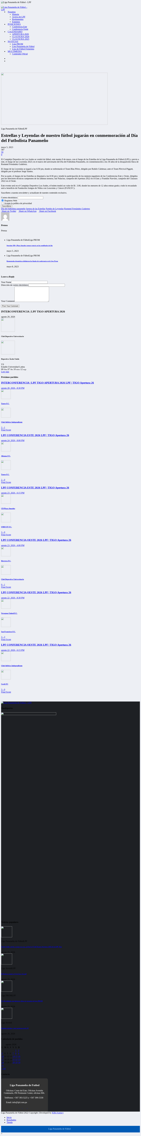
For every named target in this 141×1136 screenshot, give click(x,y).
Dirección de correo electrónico (14, 285)
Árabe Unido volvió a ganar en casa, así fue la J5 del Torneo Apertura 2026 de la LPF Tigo (31, 947)
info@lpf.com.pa (19, 1102)
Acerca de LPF (18, 17)
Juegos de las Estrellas (35, 209)
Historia (15, 14)
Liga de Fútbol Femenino (23, 49)
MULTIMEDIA (15, 51)
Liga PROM (17, 44)
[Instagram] (7, 58)
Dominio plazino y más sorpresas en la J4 (15, 1028)
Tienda (10, 1122)
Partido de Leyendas (55, 209)
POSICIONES (14, 24)
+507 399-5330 (36, 1098)
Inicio (9, 1117)
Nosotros (12, 12)
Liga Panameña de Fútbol (23, 46)
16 (19, 1056)
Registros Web (10, 200)
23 (19, 1059)
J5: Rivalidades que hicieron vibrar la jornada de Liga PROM (22, 1001)
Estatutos (16, 22)
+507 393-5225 (21, 1098)
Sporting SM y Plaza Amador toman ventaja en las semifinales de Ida (30, 245)
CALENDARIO (15, 31)
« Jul (4, 1068)
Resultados (11, 1120)
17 (3, 1059)
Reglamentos (17, 19)
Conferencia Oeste (20, 29)
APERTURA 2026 (20, 34)
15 (16, 1056)
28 (14, 1062)
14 (14, 1056)
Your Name (6, 282)
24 (3, 1062)
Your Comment (7, 301)
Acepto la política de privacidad (18, 203)
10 (3, 1056)
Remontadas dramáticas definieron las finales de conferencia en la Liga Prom (32, 261)
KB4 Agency (58, 1113)
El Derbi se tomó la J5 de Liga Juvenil (13, 974)
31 (3, 1065)
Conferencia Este (19, 27)
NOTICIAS (13, 41)
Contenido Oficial (20, 54)
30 (19, 1062)
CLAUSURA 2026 (20, 36)
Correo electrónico (9, 197)
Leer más (5, 372)
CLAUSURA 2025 (20, 39)
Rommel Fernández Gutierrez (77, 209)
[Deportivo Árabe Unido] (8, 353)
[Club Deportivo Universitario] (8, 331)
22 (16, 1059)
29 (16, 1062)
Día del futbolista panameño (13, 209)
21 (14, 1059)
